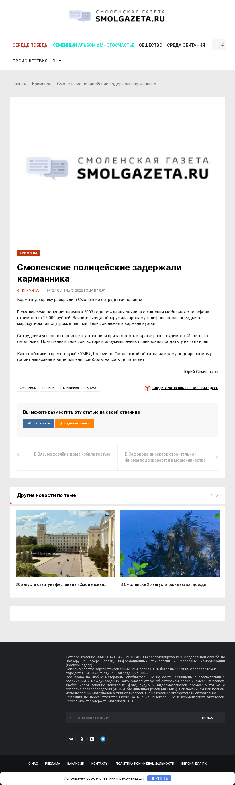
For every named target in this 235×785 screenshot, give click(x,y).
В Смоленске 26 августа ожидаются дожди (163, 584)
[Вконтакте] (71, 739)
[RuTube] (92, 739)
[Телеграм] (103, 739)
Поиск (207, 718)
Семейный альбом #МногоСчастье (93, 45)
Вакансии (75, 764)
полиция (49, 387)
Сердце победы (30, 45)
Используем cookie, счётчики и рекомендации (104, 778)
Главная (18, 83)
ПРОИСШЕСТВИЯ (30, 61)
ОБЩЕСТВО (150, 45)
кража (91, 387)
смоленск (28, 387)
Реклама (52, 764)
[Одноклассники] (82, 739)
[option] (65, 551)
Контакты (100, 764)
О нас (33, 764)
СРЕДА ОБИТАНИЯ (186, 45)
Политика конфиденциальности (145, 764)
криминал (71, 387)
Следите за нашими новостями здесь (185, 388)
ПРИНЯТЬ (159, 778)
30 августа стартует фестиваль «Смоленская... (61, 584)
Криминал (41, 83)
